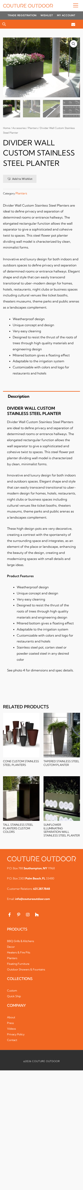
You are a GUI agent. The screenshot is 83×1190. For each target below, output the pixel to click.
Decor (11, 946)
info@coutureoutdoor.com (32, 899)
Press (10, 1023)
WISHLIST (46, 15)
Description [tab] (18, 396)
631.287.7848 (41, 889)
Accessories (19, 128)
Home (6, 128)
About (11, 1017)
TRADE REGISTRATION (22, 15)
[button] (66, 5)
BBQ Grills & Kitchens (20, 941)
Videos (11, 1028)
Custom (12, 990)
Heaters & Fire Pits (18, 952)
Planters (33, 128)
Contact (12, 1040)
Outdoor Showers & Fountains (26, 969)
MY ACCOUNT (66, 15)
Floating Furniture (18, 963)
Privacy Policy (16, 1034)
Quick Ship (14, 996)
